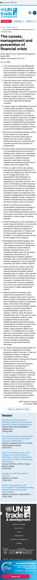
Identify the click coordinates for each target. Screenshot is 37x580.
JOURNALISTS (18, 535)
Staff (19, 532)
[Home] (8, 13)
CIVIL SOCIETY (19, 528)
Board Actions (12, 27)
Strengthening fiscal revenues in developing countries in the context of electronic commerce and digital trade (17, 422)
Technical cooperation (19, 539)
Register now (15, 576)
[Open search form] (30, 13)
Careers (19, 543)
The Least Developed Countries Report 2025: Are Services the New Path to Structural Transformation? (17, 438)
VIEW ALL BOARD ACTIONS (18, 409)
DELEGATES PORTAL (18, 524)
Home (2, 27)
